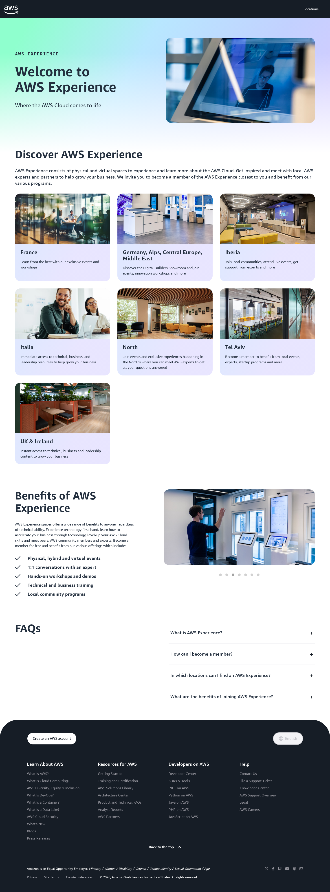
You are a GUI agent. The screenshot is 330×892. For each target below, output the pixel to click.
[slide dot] (220, 575)
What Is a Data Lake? (43, 809)
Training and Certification (118, 781)
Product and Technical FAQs (119, 802)
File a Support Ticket (256, 781)
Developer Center (182, 773)
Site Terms (51, 877)
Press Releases (38, 838)
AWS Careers (250, 809)
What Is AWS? (38, 773)
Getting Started (110, 773)
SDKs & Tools (179, 781)
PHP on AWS (179, 809)
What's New (36, 824)
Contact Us (248, 773)
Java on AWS (179, 802)
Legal (244, 802)
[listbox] (239, 527)
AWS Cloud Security (42, 816)
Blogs (31, 831)
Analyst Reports (110, 809)
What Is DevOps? (40, 795)
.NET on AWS (179, 788)
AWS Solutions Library (115, 788)
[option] (239, 527)
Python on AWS (181, 795)
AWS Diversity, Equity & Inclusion (53, 788)
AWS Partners (109, 816)
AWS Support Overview (258, 795)
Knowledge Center (254, 788)
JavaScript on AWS (183, 816)
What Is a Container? (43, 802)
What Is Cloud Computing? (48, 781)
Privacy (32, 877)
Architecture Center (113, 795)
